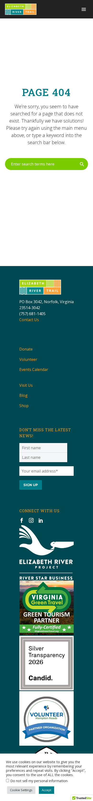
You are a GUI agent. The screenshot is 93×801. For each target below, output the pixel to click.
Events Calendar (33, 369)
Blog (23, 395)
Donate (26, 349)
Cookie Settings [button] (21, 790)
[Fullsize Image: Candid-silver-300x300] (46, 663)
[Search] (82, 164)
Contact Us (29, 319)
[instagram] (31, 520)
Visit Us (26, 385)
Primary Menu (83, 9)
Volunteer (28, 359)
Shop (24, 405)
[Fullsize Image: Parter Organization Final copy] (46, 718)
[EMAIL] (46, 470)
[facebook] (21, 520)
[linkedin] (40, 520)
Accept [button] (46, 790)
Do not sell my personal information (38, 780)
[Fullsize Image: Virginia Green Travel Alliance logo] (46, 607)
